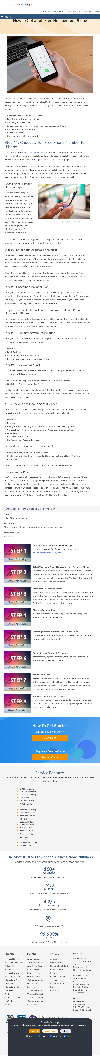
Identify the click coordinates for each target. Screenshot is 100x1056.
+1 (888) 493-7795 (73, 11)
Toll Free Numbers (12, 959)
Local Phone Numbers (13, 962)
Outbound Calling (12, 997)
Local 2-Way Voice (12, 976)
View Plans (50, 737)
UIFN (6, 994)
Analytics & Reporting (36, 966)
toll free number (32, 152)
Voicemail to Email (35, 994)
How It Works (56, 962)
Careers (53, 980)
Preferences (57, 1036)
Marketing (70, 1036)
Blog (52, 987)
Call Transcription (35, 980)
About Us (54, 959)
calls (64, 259)
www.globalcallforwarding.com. (47, 552)
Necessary (32, 1036)
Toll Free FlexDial (12, 973)
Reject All (66, 1031)
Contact (88, 11)
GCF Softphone (33, 976)
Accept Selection (50, 1031)
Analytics (44, 1036)
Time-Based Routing (36, 990)
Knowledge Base (57, 983)
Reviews (53, 973)
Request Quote (50, 757)
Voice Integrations (35, 962)
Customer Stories (57, 976)
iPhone (74, 338)
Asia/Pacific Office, (81, 984)
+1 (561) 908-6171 (57, 11)
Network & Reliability (59, 966)
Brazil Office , (82, 1004)
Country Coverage (58, 969)
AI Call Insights (33, 959)
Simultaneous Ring (35, 997)
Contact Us (55, 990)
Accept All (34, 1031)
